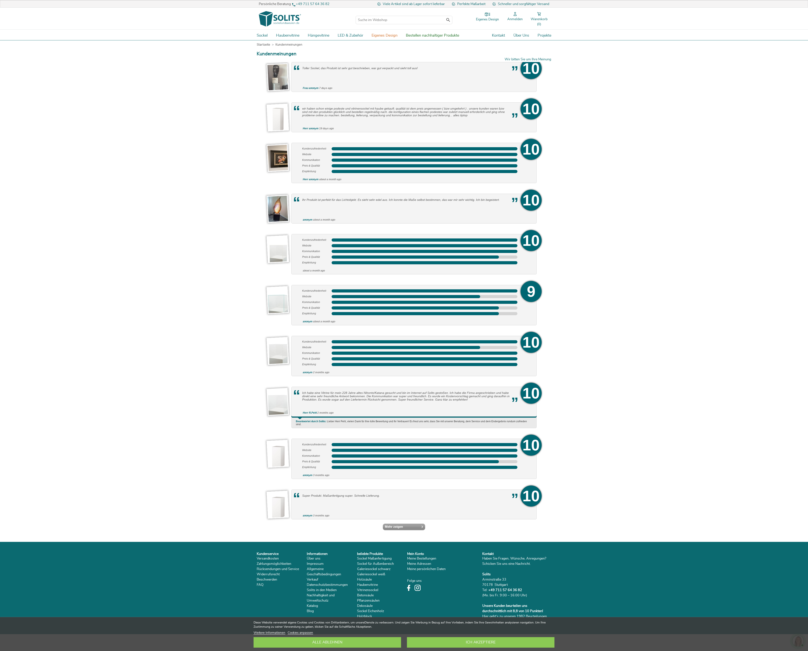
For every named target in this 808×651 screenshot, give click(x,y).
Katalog (312, 605)
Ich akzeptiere (481, 642)
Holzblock (364, 616)
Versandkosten (268, 558)
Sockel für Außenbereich (375, 563)
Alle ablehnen (327, 642)
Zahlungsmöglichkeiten (274, 563)
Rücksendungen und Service (278, 569)
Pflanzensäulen (368, 600)
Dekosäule (365, 605)
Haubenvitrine (367, 584)
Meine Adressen (419, 563)
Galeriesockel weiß (371, 574)
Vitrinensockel (367, 590)
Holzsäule (364, 579)
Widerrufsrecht (268, 574)
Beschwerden (267, 579)
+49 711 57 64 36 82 (313, 4)
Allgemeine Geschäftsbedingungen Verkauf (324, 574)
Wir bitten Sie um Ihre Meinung (528, 59)
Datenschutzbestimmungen (327, 584)
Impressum (315, 563)
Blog (310, 611)
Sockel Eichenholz (370, 611)
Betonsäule (365, 595)
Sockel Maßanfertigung (374, 558)
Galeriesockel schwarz (374, 569)
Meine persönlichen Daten (426, 569)
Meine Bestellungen (421, 558)
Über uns (313, 558)
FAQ (260, 584)
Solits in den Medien (322, 590)
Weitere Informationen (269, 632)
